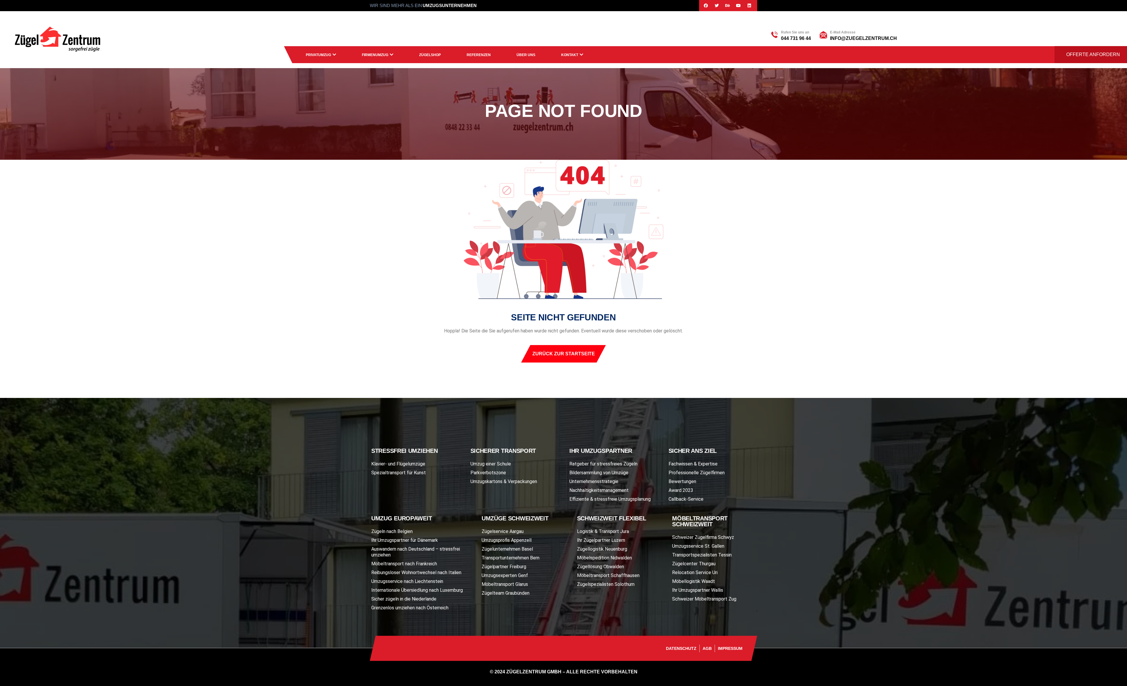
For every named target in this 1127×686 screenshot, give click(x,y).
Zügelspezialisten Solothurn (606, 584)
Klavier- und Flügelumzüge (398, 464)
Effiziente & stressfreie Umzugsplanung (610, 499)
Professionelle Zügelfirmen (697, 472)
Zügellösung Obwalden (600, 566)
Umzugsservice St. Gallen (698, 546)
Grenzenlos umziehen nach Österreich (409, 608)
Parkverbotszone (488, 472)
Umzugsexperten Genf (505, 575)
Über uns (526, 55)
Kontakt (569, 55)
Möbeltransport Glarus (505, 584)
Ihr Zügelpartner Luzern (601, 540)
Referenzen (479, 55)
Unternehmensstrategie (593, 481)
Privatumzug (318, 55)
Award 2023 (681, 490)
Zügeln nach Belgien (392, 531)
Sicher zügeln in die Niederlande (403, 599)
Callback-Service (686, 499)
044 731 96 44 (796, 38)
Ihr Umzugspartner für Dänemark (404, 540)
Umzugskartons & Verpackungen (503, 481)
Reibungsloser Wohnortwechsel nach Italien (416, 572)
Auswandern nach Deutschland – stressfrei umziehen (415, 552)
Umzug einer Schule (490, 464)
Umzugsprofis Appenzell (507, 540)
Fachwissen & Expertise (693, 464)
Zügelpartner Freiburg (504, 566)
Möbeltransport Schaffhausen (608, 575)
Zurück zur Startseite (563, 353)
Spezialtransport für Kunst (398, 472)
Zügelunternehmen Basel (507, 549)
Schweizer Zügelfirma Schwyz (703, 537)
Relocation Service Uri (695, 572)
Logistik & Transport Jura (603, 531)
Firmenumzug (375, 55)
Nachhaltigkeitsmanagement (599, 490)
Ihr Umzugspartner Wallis (697, 590)
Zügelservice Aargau (503, 531)
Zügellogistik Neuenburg (602, 549)
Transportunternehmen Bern (510, 558)
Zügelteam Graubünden (505, 593)
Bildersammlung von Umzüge (598, 472)
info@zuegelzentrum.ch (863, 38)
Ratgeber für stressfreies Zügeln (603, 464)
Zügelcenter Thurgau (694, 563)
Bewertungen (682, 481)
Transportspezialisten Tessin (702, 555)
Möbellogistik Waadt (693, 581)
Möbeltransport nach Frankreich (404, 563)
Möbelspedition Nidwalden (604, 558)
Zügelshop (430, 55)
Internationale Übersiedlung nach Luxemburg (417, 590)
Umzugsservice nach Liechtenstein (407, 581)
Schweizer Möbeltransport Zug (704, 599)
